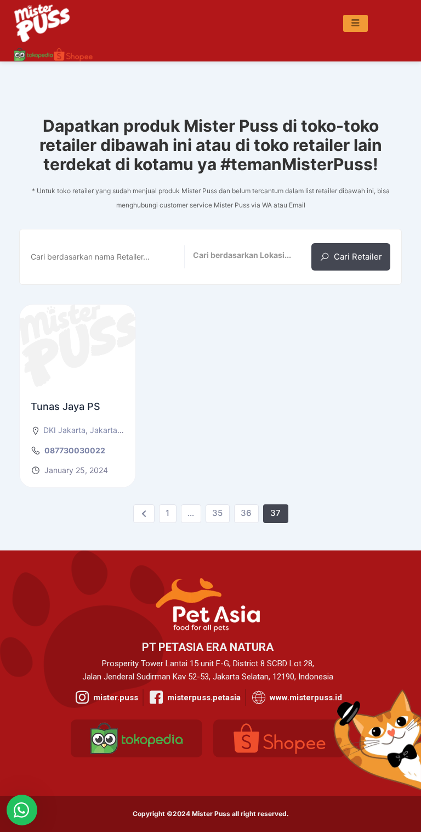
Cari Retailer (358, 256)
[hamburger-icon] (355, 23)
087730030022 (74, 450)
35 (217, 513)
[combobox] (248, 256)
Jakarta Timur (115, 430)
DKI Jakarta (64, 430)
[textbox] (248, 256)
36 (246, 513)
